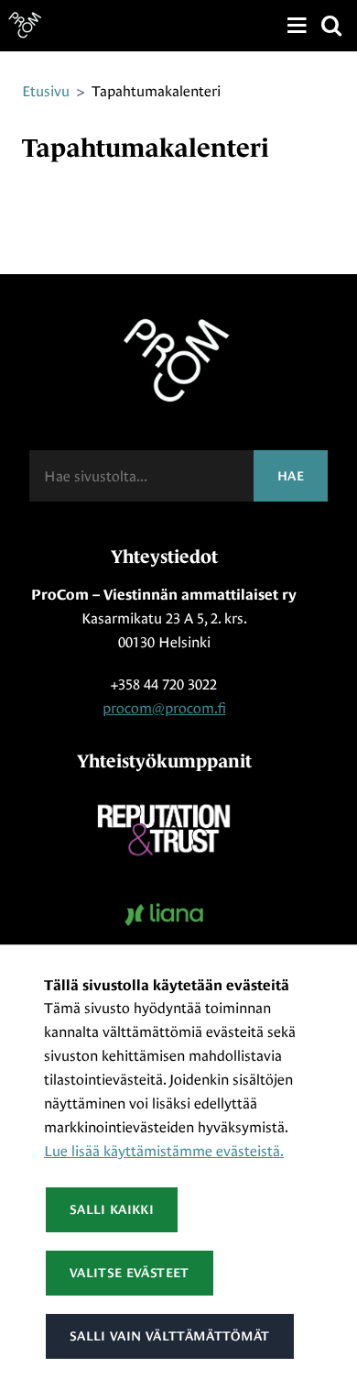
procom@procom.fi (164, 708)
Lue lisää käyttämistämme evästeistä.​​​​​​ (164, 1151)
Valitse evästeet (129, 1272)
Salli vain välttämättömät (170, 1336)
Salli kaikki (112, 1209)
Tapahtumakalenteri (156, 91)
